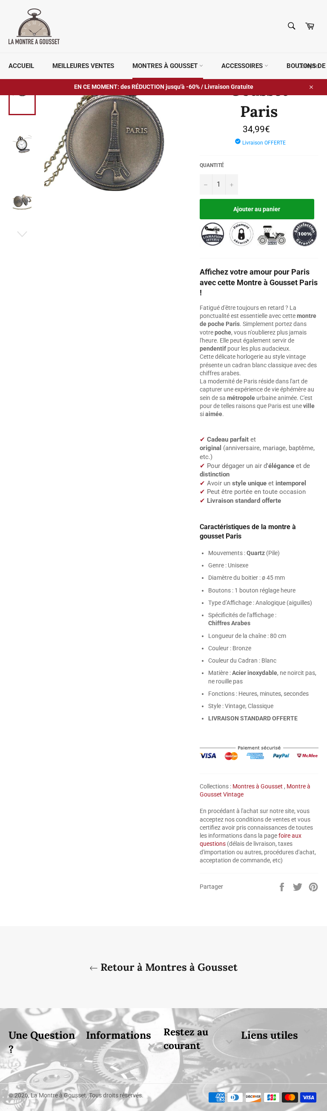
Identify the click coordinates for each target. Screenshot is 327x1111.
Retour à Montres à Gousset (168, 967)
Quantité (212, 165)
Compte (308, 65)
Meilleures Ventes (83, 66)
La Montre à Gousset (58, 1095)
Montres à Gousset (165, 66)
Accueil (21, 66)
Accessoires (242, 66)
